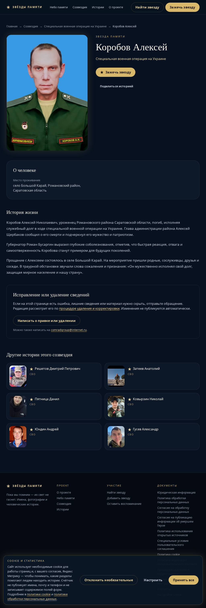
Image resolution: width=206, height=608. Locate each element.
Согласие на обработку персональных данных (173, 510)
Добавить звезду (118, 498)
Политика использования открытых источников (175, 533)
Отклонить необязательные (108, 580)
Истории (98, 7)
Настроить (153, 580)
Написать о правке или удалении (47, 320)
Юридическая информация (176, 492)
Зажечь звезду (182, 7)
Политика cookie (168, 554)
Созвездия (80, 7)
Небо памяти (59, 7)
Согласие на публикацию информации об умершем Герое (175, 521)
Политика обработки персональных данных (173, 500)
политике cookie (38, 594)
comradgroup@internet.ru (69, 330)
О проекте (116, 7)
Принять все (183, 580)
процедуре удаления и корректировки (89, 308)
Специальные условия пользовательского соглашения (172, 545)
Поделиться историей (116, 86)
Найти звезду (147, 7)
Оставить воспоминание (124, 504)
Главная (12, 26)
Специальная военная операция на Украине (75, 26)
